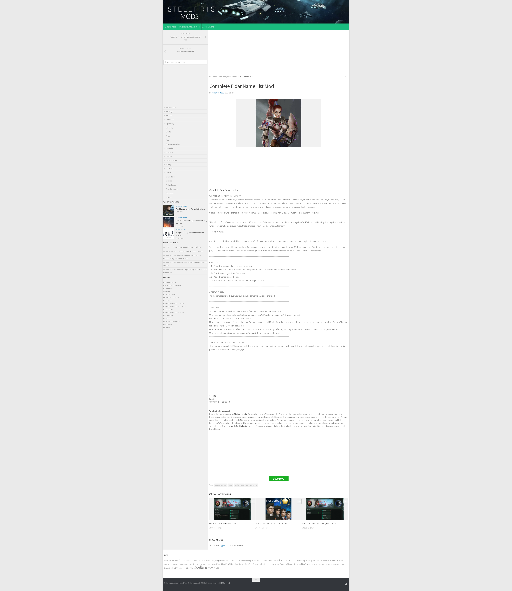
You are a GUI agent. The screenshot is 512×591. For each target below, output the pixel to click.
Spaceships (170, 177)
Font (167, 140)
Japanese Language (171, 564)
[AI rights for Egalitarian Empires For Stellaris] (168, 233)
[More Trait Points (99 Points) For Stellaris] (325, 509)
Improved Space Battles (328, 561)
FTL (294, 560)
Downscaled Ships (270, 560)
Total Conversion (172, 189)
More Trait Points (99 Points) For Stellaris (319, 523)
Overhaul (169, 168)
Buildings (169, 111)
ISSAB (341, 561)
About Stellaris (208, 27)
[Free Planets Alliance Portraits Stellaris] (278, 509)
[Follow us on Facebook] (346, 585)
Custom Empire (248, 561)
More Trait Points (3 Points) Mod (223, 523)
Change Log (215, 561)
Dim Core (256, 561)
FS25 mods (167, 318)
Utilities (231, 76)
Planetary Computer (273, 564)
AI (179, 560)
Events (168, 132)
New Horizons (240, 564)
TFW (209, 568)
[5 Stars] (216, 402)
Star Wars (191, 568)
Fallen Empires (284, 560)
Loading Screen (171, 160)
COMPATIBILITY (224, 560)
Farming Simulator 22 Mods (173, 303)
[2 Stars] (212, 402)
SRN (176, 568)
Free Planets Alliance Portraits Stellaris (272, 523)
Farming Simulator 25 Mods (173, 312)
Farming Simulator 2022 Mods (174, 306)
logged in (223, 545)
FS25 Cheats (168, 309)
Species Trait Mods (169, 568)
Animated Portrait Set (188, 561)
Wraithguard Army (251, 485)
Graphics (169, 152)
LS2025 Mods (168, 315)
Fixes (168, 136)
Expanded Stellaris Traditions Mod (190, 251)
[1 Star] (210, 402)
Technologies (171, 185)
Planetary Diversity (286, 564)
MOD (228, 564)
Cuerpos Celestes (237, 560)
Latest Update (191, 564)
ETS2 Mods (167, 288)
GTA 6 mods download (172, 285)
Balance (169, 115)
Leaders (213, 76)
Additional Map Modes (171, 561)
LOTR (230, 485)
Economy (169, 128)
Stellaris (201, 567)
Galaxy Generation (173, 144)
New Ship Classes (252, 564)
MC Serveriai (225, 583)
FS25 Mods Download (171, 321)
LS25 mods (167, 327)
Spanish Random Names (336, 564)
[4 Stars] (215, 402)
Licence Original (212, 564)
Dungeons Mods (169, 282)
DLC (260, 560)
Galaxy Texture (312, 560)
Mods (232, 564)
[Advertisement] (278, 52)
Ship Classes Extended (320, 564)
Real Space (309, 564)
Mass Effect (221, 564)
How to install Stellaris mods (189, 27)
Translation (170, 193)
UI (212, 567)
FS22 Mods (167, 300)
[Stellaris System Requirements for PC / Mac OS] (168, 222)
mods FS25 (167, 324)
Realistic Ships (299, 564)
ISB (337, 560)
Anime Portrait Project (202, 560)
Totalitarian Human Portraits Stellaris (190, 209)
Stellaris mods (170, 27)
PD (265, 564)
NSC (261, 563)
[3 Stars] (213, 402)
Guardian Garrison (221, 485)
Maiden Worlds (239, 485)
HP (319, 560)
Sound (168, 172)
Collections (170, 119)
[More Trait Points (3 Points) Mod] (232, 509)
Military (168, 164)
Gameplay (169, 148)
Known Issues (182, 564)
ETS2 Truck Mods (169, 294)
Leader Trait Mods (201, 564)
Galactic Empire (301, 561)
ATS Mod (166, 291)
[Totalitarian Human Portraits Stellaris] (168, 210)
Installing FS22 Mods (171, 297)
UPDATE (216, 568)
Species (222, 76)
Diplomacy (170, 123)
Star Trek (183, 567)
